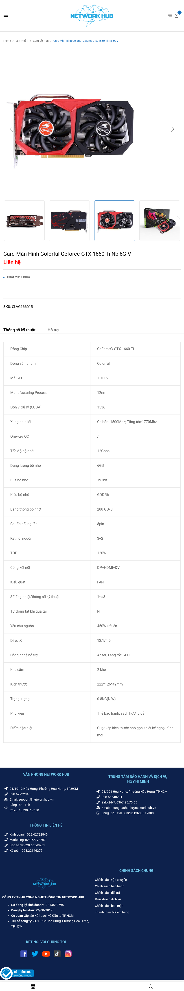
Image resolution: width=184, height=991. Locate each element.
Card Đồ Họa (41, 40)
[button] (176, 15)
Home (7, 40)
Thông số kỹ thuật (19, 329)
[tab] (19, 330)
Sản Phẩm (21, 40)
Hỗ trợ (53, 329)
